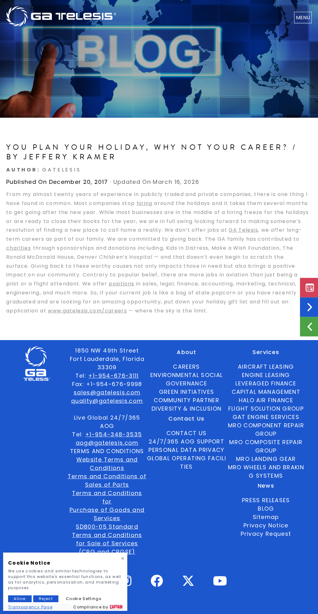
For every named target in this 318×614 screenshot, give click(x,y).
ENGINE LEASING (266, 375)
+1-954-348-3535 (113, 434)
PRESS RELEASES (266, 500)
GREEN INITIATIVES (186, 392)
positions (121, 283)
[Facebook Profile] (157, 583)
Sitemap (266, 517)
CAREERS (186, 367)
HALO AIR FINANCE (266, 400)
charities (18, 248)
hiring (144, 203)
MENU (303, 17)
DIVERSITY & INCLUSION (186, 408)
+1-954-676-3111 (113, 376)
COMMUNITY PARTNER (186, 400)
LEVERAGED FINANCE (265, 383)
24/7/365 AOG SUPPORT (186, 441)
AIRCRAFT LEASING (266, 367)
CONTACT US (186, 433)
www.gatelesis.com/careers (87, 310)
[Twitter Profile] (188, 585)
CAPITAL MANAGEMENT (266, 392)
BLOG (266, 508)
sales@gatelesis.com (107, 392)
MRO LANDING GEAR (266, 459)
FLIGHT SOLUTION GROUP (266, 408)
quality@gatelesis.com (107, 401)
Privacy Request (266, 534)
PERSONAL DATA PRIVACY (186, 450)
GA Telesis (243, 230)
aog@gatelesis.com (107, 443)
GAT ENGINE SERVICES (266, 417)
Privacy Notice (265, 525)
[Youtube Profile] (220, 583)
